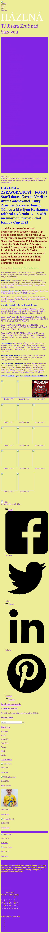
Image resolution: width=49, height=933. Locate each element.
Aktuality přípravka (17, 60)
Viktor (6, 502)
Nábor (7, 127)
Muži (7, 104)
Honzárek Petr (5, 814)
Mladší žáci (9, 73)
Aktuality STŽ (15, 92)
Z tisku (7, 141)
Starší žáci (9, 83)
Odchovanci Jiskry (12, 123)
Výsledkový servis (12, 135)
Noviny (8, 144)
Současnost (9, 131)
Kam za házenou (11, 133)
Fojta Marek (4, 772)
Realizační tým (10, 116)
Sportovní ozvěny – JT (19, 268)
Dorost (3, 747)
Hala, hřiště (9, 139)
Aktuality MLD (15, 102)
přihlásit (35, 713)
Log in (7, 46)
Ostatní (3, 755)
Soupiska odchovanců (18, 125)
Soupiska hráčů (15, 87)
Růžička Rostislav (6, 785)
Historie (8, 129)
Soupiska (13, 77)
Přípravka (8, 52)
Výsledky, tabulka (16, 58)
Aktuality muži (15, 112)
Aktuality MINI (15, 71)
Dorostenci (9, 94)
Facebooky (9, 137)
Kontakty (8, 114)
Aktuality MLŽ (15, 81)
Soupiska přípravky (17, 56)
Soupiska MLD (15, 98)
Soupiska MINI (15, 67)
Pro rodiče (9, 121)
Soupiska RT (14, 119)
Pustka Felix (4, 843)
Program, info (15, 54)
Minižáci (8, 62)
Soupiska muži (15, 108)
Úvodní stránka (11, 50)
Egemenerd (15, 916)
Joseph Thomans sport (33, 268)
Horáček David (5, 827)
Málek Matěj (4, 856)
